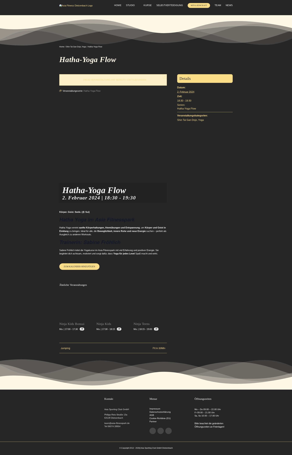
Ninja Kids (103, 324)
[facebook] (152, 431)
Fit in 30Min (159, 348)
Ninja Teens (142, 324)
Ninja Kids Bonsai (71, 324)
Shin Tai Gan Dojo (187, 120)
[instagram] (160, 431)
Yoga (201, 120)
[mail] (168, 431)
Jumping (65, 348)
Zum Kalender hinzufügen (79, 266)
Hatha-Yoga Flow (186, 108)
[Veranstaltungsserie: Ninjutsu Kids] (82, 329)
